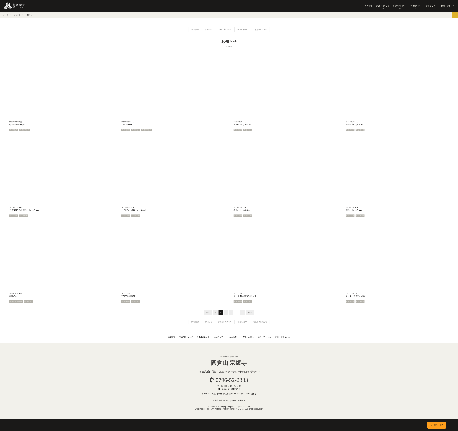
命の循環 (233, 337)
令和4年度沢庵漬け (17, 125)
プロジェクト (431, 6)
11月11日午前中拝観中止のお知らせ (24, 210)
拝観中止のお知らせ (242, 125)
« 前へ (208, 312)
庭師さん (13, 296)
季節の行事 (242, 29)
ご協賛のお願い (247, 337)
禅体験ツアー (416, 6)
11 (242, 312)
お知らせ (208, 29)
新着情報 (368, 6)
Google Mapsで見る (246, 393)
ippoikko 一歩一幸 (237, 401)
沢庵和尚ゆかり (400, 6)
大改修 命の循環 (260, 29)
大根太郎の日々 (225, 29)
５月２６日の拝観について (245, 296)
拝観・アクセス (447, 6)
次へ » (249, 312)
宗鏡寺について (383, 6)
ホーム (5, 15)
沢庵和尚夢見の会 (282, 337)
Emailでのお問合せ (231, 389)
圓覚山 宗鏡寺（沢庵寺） (14, 5)
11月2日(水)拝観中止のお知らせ (134, 210)
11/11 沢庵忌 (126, 125)
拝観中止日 (438, 425)
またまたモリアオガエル (356, 296)
